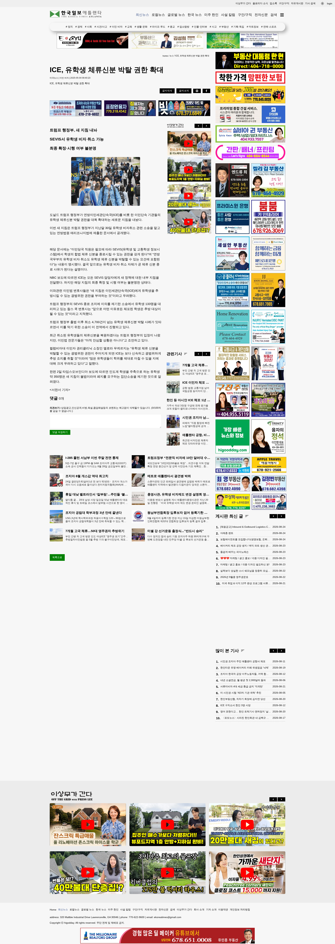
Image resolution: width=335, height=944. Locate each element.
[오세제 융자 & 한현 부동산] (250, 68)
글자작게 (167, 90)
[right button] (206, 126)
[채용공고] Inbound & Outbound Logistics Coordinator (245, 526)
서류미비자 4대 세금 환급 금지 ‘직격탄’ (241, 686)
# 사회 (88, 26)
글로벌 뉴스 (176, 15)
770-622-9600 (136, 917)
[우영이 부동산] (250, 102)
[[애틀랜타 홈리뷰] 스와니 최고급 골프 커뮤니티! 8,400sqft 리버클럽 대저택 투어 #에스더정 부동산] (167, 872)
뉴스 (172, 56)
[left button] (198, 126)
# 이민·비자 (116, 26)
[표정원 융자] (130, 108)
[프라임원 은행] (232, 217)
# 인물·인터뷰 (199, 26)
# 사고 (213, 26)
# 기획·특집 (237, 26)
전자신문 (261, 15)
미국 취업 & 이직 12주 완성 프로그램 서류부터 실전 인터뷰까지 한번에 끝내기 (246, 583)
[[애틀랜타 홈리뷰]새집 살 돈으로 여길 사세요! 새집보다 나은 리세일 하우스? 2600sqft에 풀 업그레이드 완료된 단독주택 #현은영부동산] (188, 143)
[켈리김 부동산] (268, 180)
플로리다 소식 (260, 3)
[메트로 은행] (268, 253)
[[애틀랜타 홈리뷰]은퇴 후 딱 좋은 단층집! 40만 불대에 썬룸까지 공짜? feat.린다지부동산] (188, 222)
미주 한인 (211, 15)
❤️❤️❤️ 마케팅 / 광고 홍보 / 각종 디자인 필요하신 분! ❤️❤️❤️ (245, 558)
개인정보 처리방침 (240, 909)
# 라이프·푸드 (157, 26)
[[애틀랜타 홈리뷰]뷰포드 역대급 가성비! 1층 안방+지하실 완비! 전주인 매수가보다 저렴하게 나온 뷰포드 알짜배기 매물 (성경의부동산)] (188, 170)
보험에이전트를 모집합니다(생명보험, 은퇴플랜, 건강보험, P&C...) (245, 539)
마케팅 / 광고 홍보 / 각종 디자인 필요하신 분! (245, 564)
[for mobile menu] (282, 15)
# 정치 (69, 26)
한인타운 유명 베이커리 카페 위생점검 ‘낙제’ (244, 667)
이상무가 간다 (243, 3)
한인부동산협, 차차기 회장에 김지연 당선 (242, 699)
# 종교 (171, 26)
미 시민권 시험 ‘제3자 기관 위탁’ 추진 (240, 692)
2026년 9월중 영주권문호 (234, 577)
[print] (197, 91)
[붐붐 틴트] (268, 217)
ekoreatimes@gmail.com (167, 917)
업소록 (273, 3)
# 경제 (78, 26)
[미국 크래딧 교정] (184, 108)
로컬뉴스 (158, 15)
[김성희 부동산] (167, 40)
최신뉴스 (142, 15)
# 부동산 (224, 26)
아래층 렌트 (226, 533)
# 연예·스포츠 (268, 26)
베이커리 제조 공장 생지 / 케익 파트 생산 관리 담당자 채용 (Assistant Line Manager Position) (245, 545)
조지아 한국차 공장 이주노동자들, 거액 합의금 (245, 673)
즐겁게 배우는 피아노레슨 (234, 552)
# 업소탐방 (183, 26)
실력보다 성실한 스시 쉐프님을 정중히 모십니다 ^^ (245, 570)
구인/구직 (284, 3)
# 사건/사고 (101, 26)
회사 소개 (199, 909)
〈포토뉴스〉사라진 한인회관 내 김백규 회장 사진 (246, 717)
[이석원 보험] (250, 82)
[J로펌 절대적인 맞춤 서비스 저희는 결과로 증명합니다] (232, 363)
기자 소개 (211, 909)
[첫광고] (242, 40)
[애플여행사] (269, 465)
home (165, 56)
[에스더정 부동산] (268, 363)
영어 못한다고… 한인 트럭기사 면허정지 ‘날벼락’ (245, 711)
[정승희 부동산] (268, 400)
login (329, 3)
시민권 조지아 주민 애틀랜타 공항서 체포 (242, 661)
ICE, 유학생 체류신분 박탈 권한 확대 (192, 56)
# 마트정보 (253, 26)
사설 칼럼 (228, 15)
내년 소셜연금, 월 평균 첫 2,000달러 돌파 (243, 680)
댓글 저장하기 (60, 432)
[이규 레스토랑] (92, 40)
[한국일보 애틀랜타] (76, 14)
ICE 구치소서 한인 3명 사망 (235, 705)
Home (53, 909)
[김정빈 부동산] (269, 483)
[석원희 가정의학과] (232, 465)
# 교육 (128, 26)
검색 (273, 15)
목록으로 (57, 557)
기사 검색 (310, 3)
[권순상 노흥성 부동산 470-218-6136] (76, 108)
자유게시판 (297, 3)
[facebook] (206, 91)
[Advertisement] (188, 290)
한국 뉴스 (195, 15)
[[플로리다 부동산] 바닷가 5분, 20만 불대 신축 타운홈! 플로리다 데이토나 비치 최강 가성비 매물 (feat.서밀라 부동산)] (188, 196)
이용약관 (223, 909)
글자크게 (184, 90)
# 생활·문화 (141, 26)
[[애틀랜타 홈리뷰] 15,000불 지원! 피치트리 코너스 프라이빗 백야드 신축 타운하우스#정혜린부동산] (247, 872)
